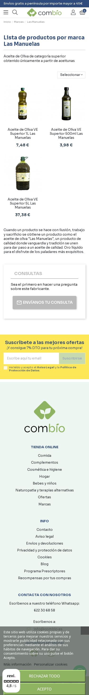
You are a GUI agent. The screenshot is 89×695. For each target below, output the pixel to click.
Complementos (44, 462)
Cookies (44, 557)
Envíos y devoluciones (44, 543)
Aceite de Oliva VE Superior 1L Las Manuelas (23, 133)
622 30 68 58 (44, 610)
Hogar (44, 476)
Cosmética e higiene (44, 469)
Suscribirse (72, 358)
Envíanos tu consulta (48, 302)
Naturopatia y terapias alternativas (44, 490)
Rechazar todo (44, 676)
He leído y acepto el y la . (42, 369)
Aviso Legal (45, 367)
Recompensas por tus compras (44, 578)
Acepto (44, 689)
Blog (44, 564)
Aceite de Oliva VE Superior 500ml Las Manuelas (66, 133)
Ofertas (44, 497)
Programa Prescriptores (44, 571)
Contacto (45, 529)
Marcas (44, 504)
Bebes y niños (44, 483)
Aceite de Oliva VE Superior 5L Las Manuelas (23, 203)
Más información (17, 664)
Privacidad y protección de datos (44, 550)
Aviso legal (44, 536)
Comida (44, 455)
